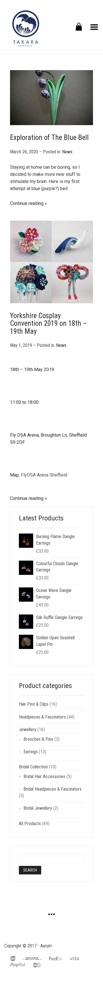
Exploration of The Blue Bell (49, 137)
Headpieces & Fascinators (42, 717)
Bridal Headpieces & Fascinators (52, 789)
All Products (30, 823)
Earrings (30, 751)
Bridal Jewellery (37, 808)
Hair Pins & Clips (33, 704)
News (67, 151)
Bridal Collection (33, 767)
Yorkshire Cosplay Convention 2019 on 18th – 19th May (48, 323)
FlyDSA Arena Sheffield (44, 475)
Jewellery (27, 729)
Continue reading (26, 203)
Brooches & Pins (38, 739)
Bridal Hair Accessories (44, 776)
